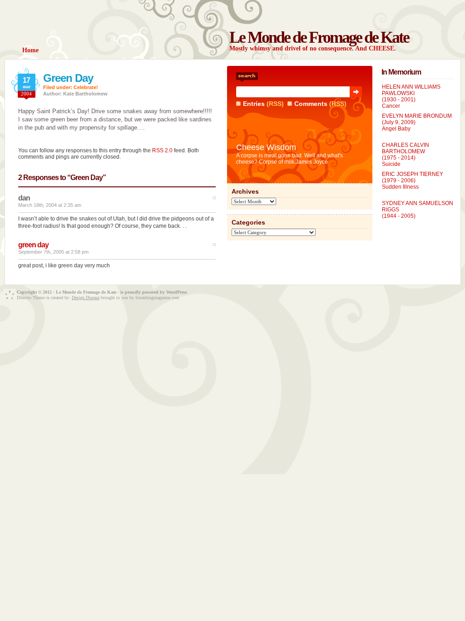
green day (33, 245)
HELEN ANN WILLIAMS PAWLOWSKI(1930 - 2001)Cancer (411, 96)
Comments (310, 103)
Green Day (68, 78)
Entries (254, 103)
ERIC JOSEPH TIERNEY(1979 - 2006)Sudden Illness (412, 180)
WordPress (176, 292)
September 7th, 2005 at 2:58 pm (53, 252)
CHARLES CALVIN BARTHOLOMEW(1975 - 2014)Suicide (405, 154)
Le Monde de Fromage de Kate (319, 37)
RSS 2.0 (162, 150)
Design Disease (85, 297)
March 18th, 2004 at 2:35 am (49, 205)
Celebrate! (86, 87)
